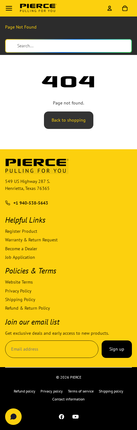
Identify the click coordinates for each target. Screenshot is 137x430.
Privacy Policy (18, 290)
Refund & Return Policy (27, 308)
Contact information (68, 399)
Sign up (116, 349)
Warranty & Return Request (31, 240)
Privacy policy (51, 391)
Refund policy (24, 391)
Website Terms (19, 282)
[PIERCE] (38, 8)
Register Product (21, 231)
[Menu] (9, 8)
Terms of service (81, 391)
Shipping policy (111, 391)
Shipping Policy (20, 299)
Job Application (20, 257)
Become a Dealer (21, 248)
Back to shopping (69, 120)
